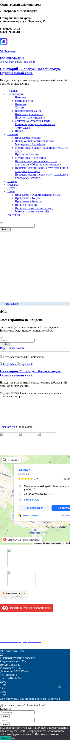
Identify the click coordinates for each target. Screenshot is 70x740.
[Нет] (13, 738)
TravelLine (12, 303)
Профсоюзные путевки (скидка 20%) (23, 637)
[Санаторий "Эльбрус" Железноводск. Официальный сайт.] (9, 61)
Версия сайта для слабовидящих (30, 607)
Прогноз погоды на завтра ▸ (30, 698)
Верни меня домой (12, 348)
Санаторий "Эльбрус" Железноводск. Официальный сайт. (30, 71)
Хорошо (5, 738)
